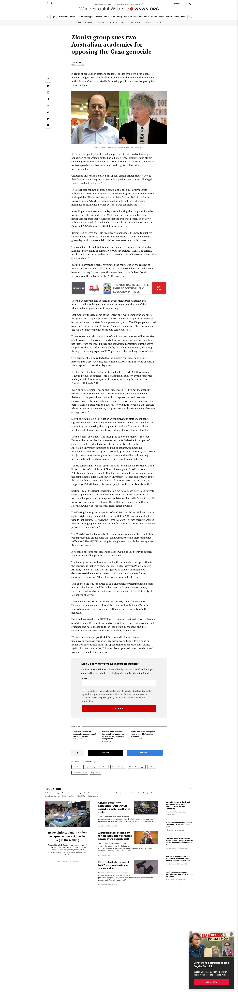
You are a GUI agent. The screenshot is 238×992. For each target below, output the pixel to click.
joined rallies (138, 336)
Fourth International (85, 23)
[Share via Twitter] (48, 86)
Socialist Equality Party (107, 23)
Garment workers (68, 796)
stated (95, 569)
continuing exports (91, 351)
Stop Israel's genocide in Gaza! (96, 767)
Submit (119, 708)
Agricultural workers (52, 796)
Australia (152, 767)
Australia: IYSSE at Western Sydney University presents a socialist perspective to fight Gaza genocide (113, 735)
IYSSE (123, 23)
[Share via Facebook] (48, 79)
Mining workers (148, 793)
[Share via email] (48, 105)
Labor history (81, 796)
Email (84, 678)
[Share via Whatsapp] (48, 92)
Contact (177, 3)
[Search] (190, 18)
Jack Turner (76, 62)
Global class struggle (136, 767)
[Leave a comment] (48, 118)
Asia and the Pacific (80, 773)
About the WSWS (135, 23)
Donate (158, 23)
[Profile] (190, 4)
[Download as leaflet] (48, 112)
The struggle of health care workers (87, 793)
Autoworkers (67, 793)
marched (151, 322)
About (184, 3)
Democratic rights (118, 767)
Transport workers (123, 793)
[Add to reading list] (48, 125)
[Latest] (54, 18)
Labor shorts (93, 796)
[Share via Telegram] (48, 99)
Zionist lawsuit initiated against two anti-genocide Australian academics (143, 734)
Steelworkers (136, 793)
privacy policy (107, 697)
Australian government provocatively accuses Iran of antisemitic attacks (84, 734)
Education (76, 767)
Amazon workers (108, 793)
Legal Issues (95, 773)
